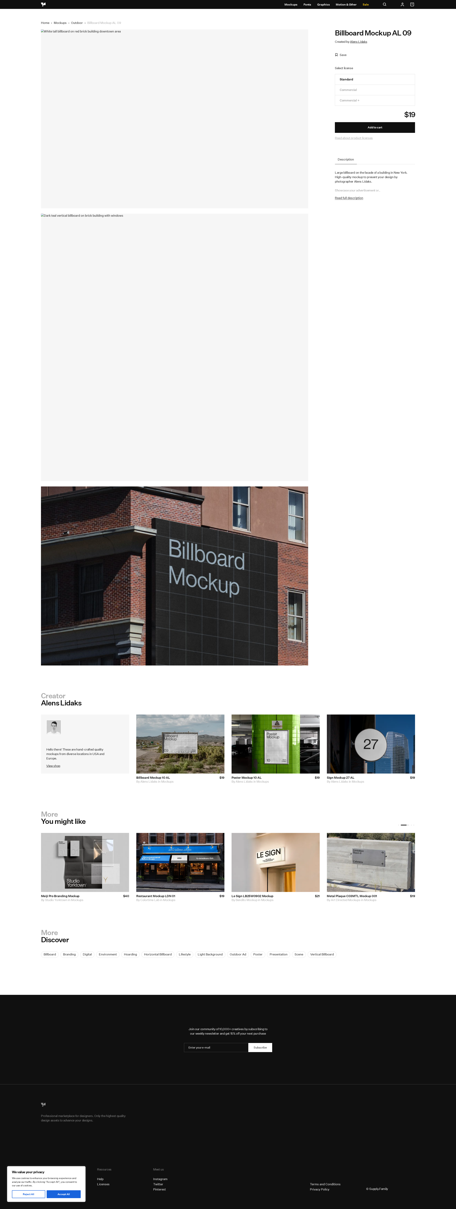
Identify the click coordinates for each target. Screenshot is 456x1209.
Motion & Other (346, 4)
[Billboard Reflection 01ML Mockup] (276, 862)
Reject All (28, 1194)
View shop (53, 766)
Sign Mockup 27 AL (340, 777)
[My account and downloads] (402, 4)
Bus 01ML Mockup (54, 896)
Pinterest (159, 1189)
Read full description (349, 198)
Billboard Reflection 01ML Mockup (256, 896)
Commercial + (349, 100)
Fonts (307, 4)
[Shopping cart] (412, 4)
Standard (346, 79)
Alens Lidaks (358, 42)
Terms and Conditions (325, 1184)
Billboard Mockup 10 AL (153, 777)
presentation (278, 954)
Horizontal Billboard (158, 954)
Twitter (158, 1184)
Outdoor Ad (238, 954)
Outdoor (77, 23)
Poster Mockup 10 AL (247, 777)
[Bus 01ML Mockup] (85, 862)
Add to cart (375, 127)
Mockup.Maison (151, 900)
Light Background (210, 954)
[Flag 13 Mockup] (371, 862)
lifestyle (185, 954)
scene (299, 954)
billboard (50, 954)
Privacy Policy (319, 1189)
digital (87, 954)
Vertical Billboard (322, 954)
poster (258, 954)
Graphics (323, 4)
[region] (46, 1184)
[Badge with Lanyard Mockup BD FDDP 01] (180, 862)
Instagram (160, 1179)
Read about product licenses (354, 138)
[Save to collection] (217, 722)
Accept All (64, 1194)
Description (346, 159)
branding (69, 954)
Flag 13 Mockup (338, 896)
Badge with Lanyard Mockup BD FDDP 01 (165, 896)
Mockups (290, 4)
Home (45, 23)
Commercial (348, 90)
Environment (108, 954)
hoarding (130, 954)
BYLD (335, 900)
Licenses (103, 1184)
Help (100, 1179)
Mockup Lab (53, 900)
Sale (366, 4)
